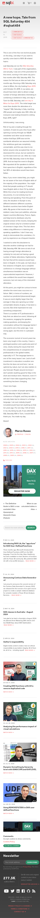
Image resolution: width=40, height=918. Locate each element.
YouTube (6, 891)
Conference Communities (22, 38)
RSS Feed (34, 891)
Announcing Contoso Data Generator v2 (19, 578)
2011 (4, 453)
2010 (11, 453)
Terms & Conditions (19, 909)
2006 (5, 455)
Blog (28, 434)
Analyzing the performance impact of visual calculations (19, 727)
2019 (17, 448)
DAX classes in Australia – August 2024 (18, 613)
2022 (30, 445)
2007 (31, 453)
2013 (24, 450)
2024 (17, 445)
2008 (24, 453)
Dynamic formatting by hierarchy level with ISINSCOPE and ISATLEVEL (19, 768)
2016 (5, 450)
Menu (24, 3)
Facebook (23, 891)
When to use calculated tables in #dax (29, 506)
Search (31, 528)
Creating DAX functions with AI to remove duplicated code (18, 687)
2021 (5, 448)
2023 (23, 445)
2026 (5, 445)
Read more (30, 561)
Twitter (13, 891)
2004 (19, 455)
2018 (22, 448)
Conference (17, 35)
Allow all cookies (11, 846)
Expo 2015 (31, 86)
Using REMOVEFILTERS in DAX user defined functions (18, 808)
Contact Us (19, 912)
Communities (17, 32)
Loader (13, 901)
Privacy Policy (27, 867)
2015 (11, 450)
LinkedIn (18, 891)
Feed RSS (8, 460)
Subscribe (32, 862)
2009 (17, 453)
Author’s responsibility (13, 642)
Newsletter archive (29, 884)
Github (28, 891)
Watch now (7, 692)
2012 (31, 450)
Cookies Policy (9, 842)
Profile (20, 434)
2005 (12, 455)
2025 (11, 445)
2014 (18, 450)
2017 (28, 448)
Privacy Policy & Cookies (19, 906)
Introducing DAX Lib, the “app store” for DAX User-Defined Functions (19, 544)
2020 (11, 448)
